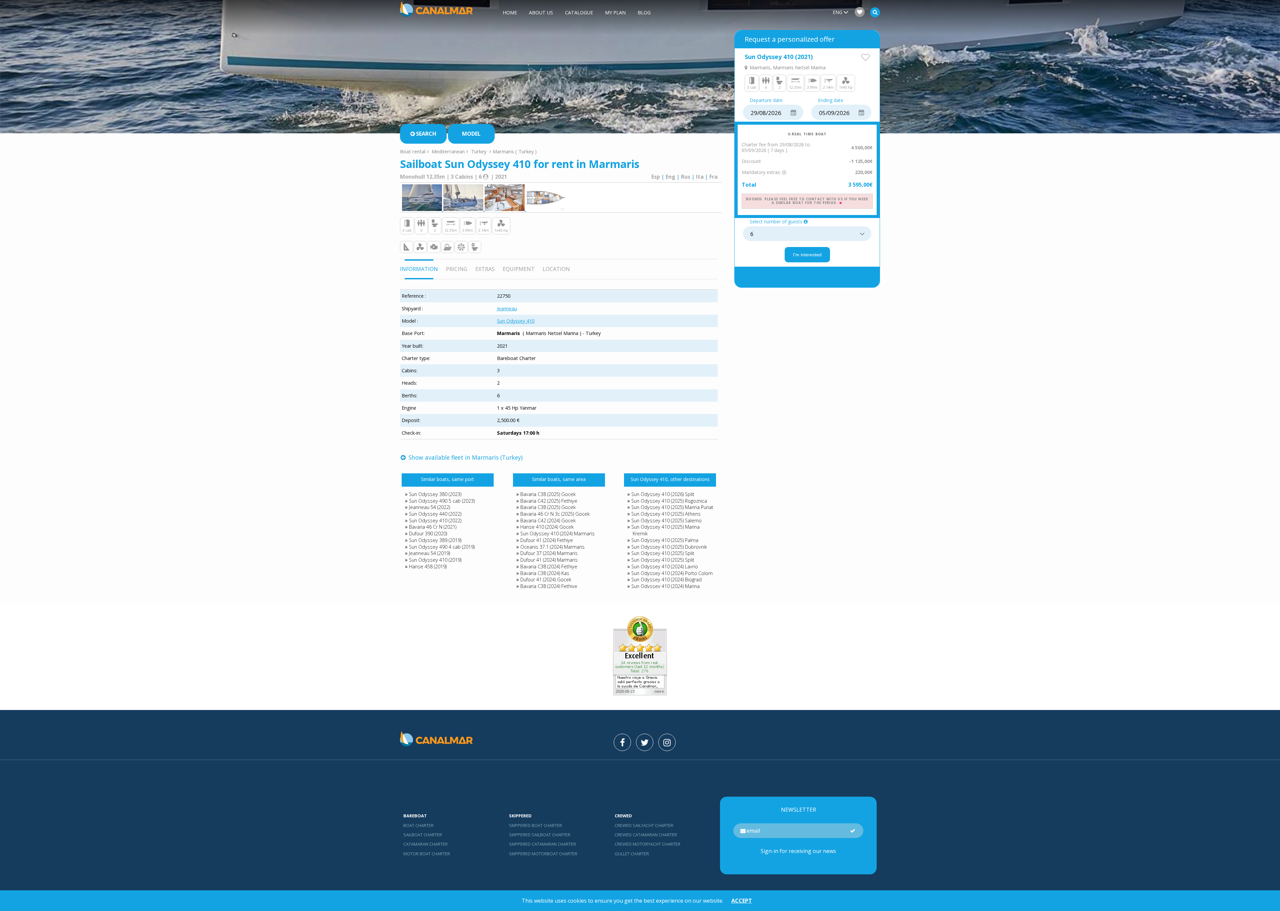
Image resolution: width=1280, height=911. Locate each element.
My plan (615, 12)
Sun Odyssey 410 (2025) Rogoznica (669, 501)
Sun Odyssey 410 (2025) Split (662, 553)
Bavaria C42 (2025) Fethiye (548, 501)
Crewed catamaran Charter (646, 835)
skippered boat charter (535, 825)
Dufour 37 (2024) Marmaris (549, 553)
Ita (700, 176)
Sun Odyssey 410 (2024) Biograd (666, 579)
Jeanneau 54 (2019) (429, 553)
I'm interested (807, 254)
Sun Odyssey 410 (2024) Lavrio (664, 566)
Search (426, 133)
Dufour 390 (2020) (428, 533)
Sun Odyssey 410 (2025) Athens (666, 514)
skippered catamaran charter (542, 844)
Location (556, 269)
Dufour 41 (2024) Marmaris (549, 560)
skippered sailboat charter (539, 835)
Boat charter (418, 825)
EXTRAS (485, 269)
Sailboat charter (422, 835)
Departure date (766, 100)
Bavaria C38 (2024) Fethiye (548, 566)
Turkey (478, 151)
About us (541, 12)
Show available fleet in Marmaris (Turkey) (465, 457)
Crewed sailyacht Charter (644, 825)
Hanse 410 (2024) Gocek (547, 527)
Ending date (830, 100)
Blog (644, 12)
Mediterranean (448, 151)
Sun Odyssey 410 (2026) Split (662, 494)
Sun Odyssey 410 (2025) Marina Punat (672, 507)
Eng (670, 176)
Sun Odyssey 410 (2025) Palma (664, 540)
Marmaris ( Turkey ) (515, 151)
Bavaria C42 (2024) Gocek (548, 520)
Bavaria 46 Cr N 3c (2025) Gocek (555, 514)
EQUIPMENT (519, 269)
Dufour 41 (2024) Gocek (545, 579)
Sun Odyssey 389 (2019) (435, 540)
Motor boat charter (426, 854)
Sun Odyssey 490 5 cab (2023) (442, 501)
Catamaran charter (425, 844)
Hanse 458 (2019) (428, 566)
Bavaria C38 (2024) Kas (544, 573)
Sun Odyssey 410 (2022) (435, 520)
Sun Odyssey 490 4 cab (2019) (442, 547)
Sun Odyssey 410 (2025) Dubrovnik (669, 547)
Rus (685, 176)
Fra (713, 176)
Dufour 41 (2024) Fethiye (546, 540)
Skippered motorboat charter (543, 854)
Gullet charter (632, 854)
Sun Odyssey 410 (515, 321)
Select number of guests (776, 222)
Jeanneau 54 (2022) (429, 507)
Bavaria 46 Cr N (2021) (432, 527)
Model (471, 133)
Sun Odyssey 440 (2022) (435, 514)
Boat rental (412, 151)
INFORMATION (419, 269)
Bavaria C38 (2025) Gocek (548, 494)
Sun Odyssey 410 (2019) (435, 560)
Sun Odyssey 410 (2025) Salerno (666, 520)
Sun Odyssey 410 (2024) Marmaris (557, 533)
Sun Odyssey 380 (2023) (435, 494)
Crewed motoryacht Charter (647, 844)
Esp (655, 176)
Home (510, 12)
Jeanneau (507, 308)
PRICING (456, 269)
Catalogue (579, 12)
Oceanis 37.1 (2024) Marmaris (552, 547)
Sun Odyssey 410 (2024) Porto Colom (672, 573)
